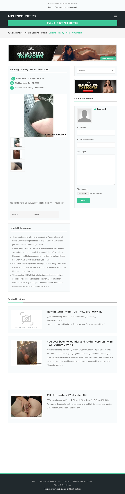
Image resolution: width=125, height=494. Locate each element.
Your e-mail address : (86, 140)
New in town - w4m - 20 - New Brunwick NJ (74, 311)
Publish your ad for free (62, 23)
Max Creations (75, 489)
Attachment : (82, 189)
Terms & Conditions (62, 485)
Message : (81, 152)
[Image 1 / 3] (38, 115)
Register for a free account (66, 7)
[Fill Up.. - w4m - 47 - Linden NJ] (26, 406)
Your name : (82, 127)
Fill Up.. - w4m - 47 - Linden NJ (67, 395)
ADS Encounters (22, 16)
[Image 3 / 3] (17, 166)
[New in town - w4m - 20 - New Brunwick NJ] (26, 319)
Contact (67, 481)
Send (83, 200)
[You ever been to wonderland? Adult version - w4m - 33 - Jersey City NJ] (26, 353)
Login (50, 7)
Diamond (101, 109)
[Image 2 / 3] (17, 154)
